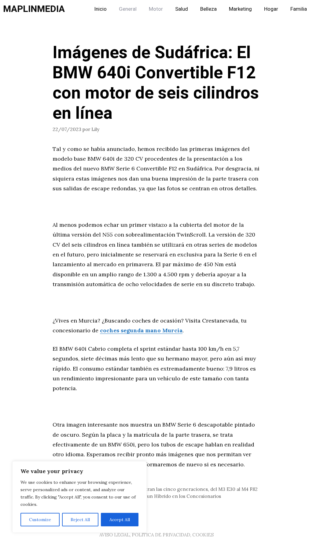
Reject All (80, 519)
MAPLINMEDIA (34, 9)
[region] (79, 497)
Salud (181, 9)
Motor (156, 9)
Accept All (119, 519)
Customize (40, 519)
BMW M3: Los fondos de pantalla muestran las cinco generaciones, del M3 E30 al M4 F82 (159, 489)
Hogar (271, 9)
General (128, 9)
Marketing (240, 9)
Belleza (208, 9)
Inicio (100, 9)
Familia (298, 9)
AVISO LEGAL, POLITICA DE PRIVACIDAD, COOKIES (156, 535)
